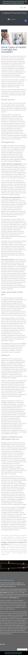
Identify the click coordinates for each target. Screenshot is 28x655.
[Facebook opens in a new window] (25, 22)
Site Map (2, 644)
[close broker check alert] (25, 1)
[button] (22, 7)
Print (4, 30)
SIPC (20, 592)
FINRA (16, 592)
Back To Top (21, 649)
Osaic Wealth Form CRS (6, 580)
